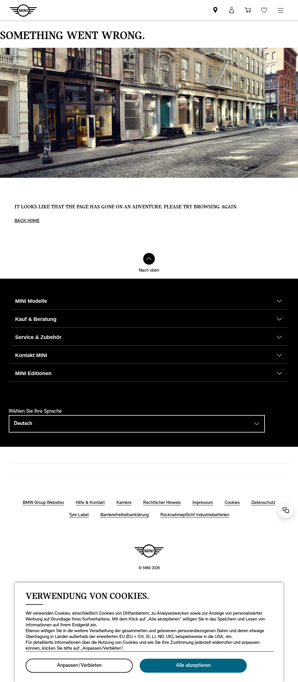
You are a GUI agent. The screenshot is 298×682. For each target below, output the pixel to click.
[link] (215, 10)
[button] (232, 10)
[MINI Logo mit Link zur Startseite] (149, 551)
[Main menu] (280, 10)
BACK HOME (27, 221)
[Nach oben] (149, 259)
